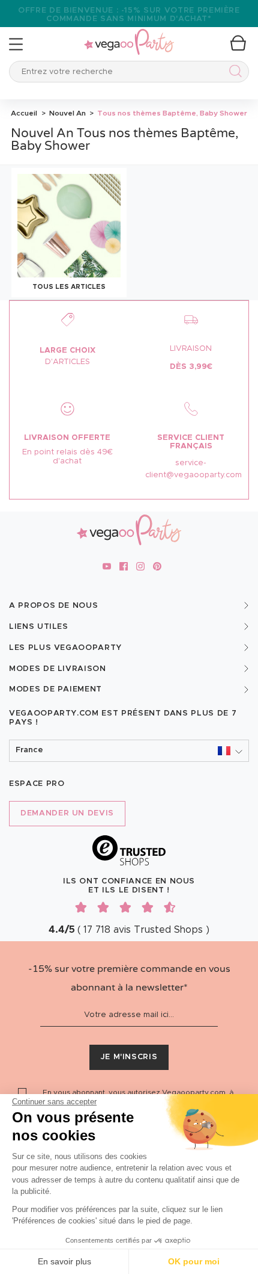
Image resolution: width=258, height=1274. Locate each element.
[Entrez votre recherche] (233, 73)
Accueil (24, 113)
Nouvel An (67, 113)
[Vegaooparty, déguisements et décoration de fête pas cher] (129, 35)
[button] (129, 751)
